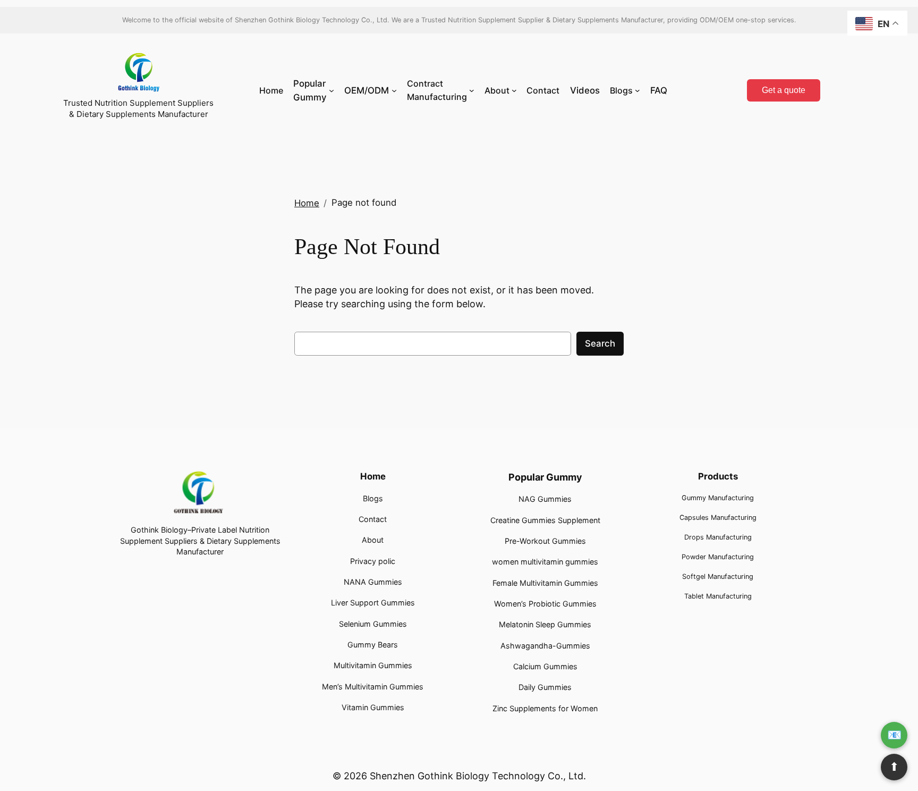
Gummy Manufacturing (718, 498)
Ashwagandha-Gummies (545, 645)
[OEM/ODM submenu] (394, 90)
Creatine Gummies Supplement (545, 520)
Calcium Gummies (545, 666)
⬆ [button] (894, 766)
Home (306, 203)
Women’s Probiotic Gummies (545, 603)
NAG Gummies (545, 498)
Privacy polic (372, 561)
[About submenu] (514, 90)
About (373, 539)
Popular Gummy (545, 477)
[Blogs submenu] (637, 90)
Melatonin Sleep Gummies (545, 624)
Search (600, 343)
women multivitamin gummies (545, 561)
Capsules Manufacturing (717, 517)
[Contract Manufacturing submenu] (471, 90)
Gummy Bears (372, 644)
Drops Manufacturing (718, 537)
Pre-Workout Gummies (545, 540)
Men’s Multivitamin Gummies (372, 686)
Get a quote (783, 90)
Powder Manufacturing (718, 557)
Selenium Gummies (373, 623)
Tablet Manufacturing (718, 596)
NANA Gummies (373, 581)
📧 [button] (894, 735)
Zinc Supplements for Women (545, 708)
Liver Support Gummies (373, 602)
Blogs (373, 498)
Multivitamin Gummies (373, 665)
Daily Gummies (545, 687)
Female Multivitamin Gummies (545, 582)
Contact (373, 519)
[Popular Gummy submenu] (331, 90)
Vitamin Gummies (373, 707)
